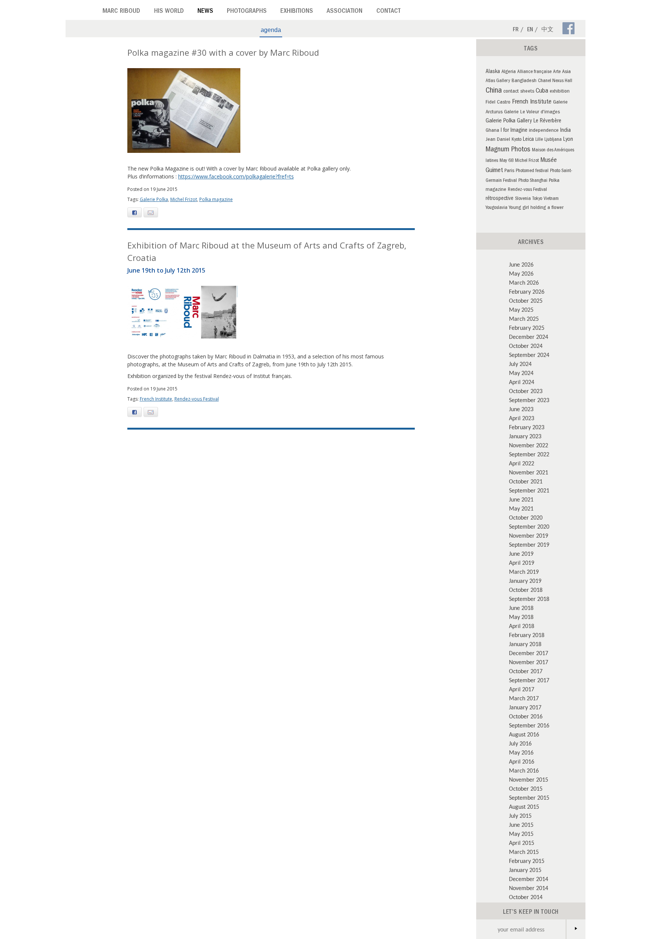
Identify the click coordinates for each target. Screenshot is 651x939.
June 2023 (521, 409)
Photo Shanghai (532, 180)
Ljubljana (553, 139)
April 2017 (521, 689)
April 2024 (521, 382)
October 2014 (525, 897)
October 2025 (525, 300)
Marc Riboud (121, 11)
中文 (547, 30)
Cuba (542, 91)
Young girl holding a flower (536, 208)
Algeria (508, 72)
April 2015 (521, 842)
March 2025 (524, 318)
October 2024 (525, 345)
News (205, 11)
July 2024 (520, 363)
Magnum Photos (508, 150)
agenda (271, 30)
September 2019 (529, 544)
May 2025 (521, 309)
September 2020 (529, 526)
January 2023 (525, 436)
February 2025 (526, 327)
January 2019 (525, 580)
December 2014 (528, 879)
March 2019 (524, 571)
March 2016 (524, 770)
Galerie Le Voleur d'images (532, 112)
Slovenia (523, 199)
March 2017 (524, 698)
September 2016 (529, 725)
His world (169, 11)
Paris (509, 171)
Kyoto (516, 139)
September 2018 (529, 598)
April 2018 (521, 626)
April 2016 (521, 761)
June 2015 (521, 824)
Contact (388, 11)
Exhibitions (296, 11)
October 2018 (525, 589)
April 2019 (521, 562)
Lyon (568, 140)
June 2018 (521, 607)
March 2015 (524, 851)
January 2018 (525, 644)
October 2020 (525, 517)
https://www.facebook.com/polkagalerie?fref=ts (236, 176)
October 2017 (525, 671)
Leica (528, 140)
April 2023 (521, 418)
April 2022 (521, 463)
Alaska (493, 72)
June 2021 (521, 499)
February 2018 (526, 635)
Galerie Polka (154, 199)
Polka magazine (216, 199)
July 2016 (520, 743)
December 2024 (528, 336)
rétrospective (499, 199)
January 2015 (525, 869)
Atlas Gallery (498, 81)
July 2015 (520, 815)
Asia (566, 72)
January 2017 (525, 707)
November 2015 (528, 779)
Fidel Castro (498, 102)
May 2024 (521, 373)
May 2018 (521, 616)
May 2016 (521, 752)
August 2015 (524, 806)
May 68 (506, 161)
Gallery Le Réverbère (539, 121)
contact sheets (518, 92)
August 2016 (524, 734)
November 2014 (528, 888)
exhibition (560, 92)
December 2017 (528, 653)
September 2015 (529, 797)
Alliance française (534, 72)
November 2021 (528, 472)
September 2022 (529, 454)
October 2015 (525, 788)
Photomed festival (532, 171)
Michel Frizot (183, 199)
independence (544, 131)
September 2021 (529, 490)
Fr (516, 30)
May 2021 (521, 508)
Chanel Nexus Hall (555, 81)
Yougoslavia (496, 208)
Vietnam (551, 199)
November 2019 (528, 535)
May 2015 (521, 833)
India (565, 131)
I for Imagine (514, 131)
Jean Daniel (498, 140)
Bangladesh (524, 81)
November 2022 (528, 445)
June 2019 (521, 553)
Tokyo (537, 199)
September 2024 (529, 354)
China (494, 91)
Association (344, 11)
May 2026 (521, 273)
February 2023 (526, 427)
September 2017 (529, 680)
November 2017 (528, 662)
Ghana (492, 131)
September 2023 (529, 400)
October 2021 (525, 481)
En (530, 30)
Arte (557, 72)
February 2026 (526, 291)
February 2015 (526, 860)
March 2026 (524, 282)
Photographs (247, 11)
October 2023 (525, 391)
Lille (539, 139)
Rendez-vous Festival (196, 399)
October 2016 (525, 716)
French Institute (156, 399)
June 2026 (521, 264)
